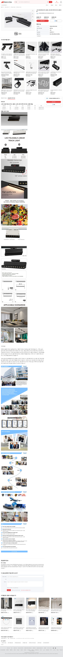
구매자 (47, 5)
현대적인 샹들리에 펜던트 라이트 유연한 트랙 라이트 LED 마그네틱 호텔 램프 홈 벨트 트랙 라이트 (56, 610)
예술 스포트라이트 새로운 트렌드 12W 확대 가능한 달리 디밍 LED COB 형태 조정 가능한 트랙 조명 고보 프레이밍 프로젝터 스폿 (6, 73)
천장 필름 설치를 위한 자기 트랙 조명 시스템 (56, 91)
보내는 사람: (4, 576)
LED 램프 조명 (25, 642)
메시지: (5, 581)
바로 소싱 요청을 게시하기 (26, 590)
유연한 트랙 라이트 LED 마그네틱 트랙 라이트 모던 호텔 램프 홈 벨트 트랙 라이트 (43, 610)
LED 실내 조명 (13, 7)
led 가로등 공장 (10, 642)
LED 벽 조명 (39, 642)
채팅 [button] (56, 20)
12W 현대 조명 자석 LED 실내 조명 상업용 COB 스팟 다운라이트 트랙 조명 (19, 55)
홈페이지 (2, 7)
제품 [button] (16, 2)
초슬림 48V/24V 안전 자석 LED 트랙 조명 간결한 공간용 (19, 73)
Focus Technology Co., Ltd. (32, 652)
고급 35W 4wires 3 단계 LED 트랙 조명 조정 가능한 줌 (55, 73)
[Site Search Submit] (50, 2)
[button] (61, 2)
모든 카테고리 (4, 5)
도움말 (52, 5)
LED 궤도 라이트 (18, 7)
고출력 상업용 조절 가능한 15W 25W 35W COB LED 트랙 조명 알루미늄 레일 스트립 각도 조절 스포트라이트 (31, 73)
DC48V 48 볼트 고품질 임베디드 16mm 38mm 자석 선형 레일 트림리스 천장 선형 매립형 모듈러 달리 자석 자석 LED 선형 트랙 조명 (56, 55)
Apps (56, 5)
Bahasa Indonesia (32, 650)
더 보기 (2, 644)
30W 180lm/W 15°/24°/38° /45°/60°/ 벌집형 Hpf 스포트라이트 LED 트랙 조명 (19, 91)
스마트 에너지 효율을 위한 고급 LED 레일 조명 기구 (31, 91)
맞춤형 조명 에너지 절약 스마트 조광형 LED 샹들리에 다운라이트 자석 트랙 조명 (6, 91)
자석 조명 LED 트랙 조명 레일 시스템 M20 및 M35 (31, 55)
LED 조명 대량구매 (46, 642)
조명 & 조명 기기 (7, 7)
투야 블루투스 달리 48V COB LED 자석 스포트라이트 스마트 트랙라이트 (6, 55)
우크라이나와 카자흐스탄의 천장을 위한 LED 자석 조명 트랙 (43, 55)
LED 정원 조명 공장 (18, 642)
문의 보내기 (43, 20)
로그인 (61, 2)
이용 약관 (50, 653)
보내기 (9, 590)
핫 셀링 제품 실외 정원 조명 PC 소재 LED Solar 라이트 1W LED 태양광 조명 (56, 628)
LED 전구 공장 (4, 642)
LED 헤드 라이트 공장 (32, 642)
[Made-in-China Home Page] (6, 2)
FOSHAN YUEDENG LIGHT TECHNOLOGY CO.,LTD (46, 13)
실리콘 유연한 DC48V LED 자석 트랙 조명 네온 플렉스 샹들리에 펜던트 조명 (43, 91)
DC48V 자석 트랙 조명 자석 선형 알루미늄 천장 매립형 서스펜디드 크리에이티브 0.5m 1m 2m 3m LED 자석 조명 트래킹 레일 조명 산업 (43, 73)
